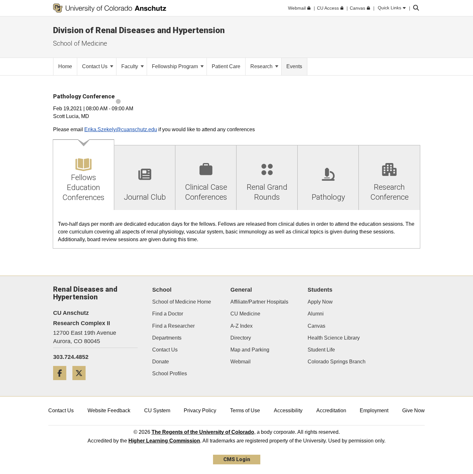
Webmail (240, 361)
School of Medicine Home (181, 302)
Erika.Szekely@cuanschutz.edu (120, 129)
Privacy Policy (200, 410)
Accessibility (288, 410)
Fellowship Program (175, 66)
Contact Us (95, 66)
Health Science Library (334, 338)
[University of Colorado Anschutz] (109, 8)
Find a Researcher (173, 326)
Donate (160, 361)
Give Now (413, 410)
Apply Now (320, 302)
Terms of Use (245, 410)
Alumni (316, 313)
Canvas (316, 326)
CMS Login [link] (236, 459)
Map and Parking (249, 349)
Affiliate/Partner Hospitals (259, 302)
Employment (374, 410)
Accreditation (331, 410)
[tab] (83, 175)
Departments (166, 338)
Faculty (130, 66)
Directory (240, 338)
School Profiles (169, 373)
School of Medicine (80, 43)
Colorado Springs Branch (337, 361)
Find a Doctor (167, 313)
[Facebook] (62, 382)
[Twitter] (81, 382)
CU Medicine (245, 313)
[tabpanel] (236, 229)
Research (262, 66)
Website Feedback (109, 410)
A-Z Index (241, 326)
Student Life (321, 349)
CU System (157, 410)
